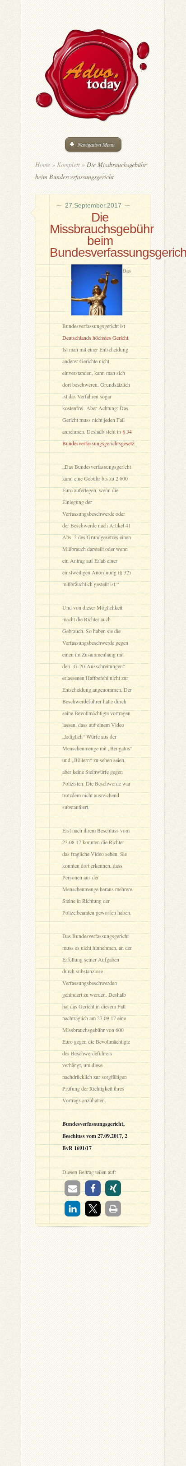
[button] (72, 1188)
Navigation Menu (96, 144)
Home (42, 164)
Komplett (68, 164)
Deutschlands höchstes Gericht (95, 337)
